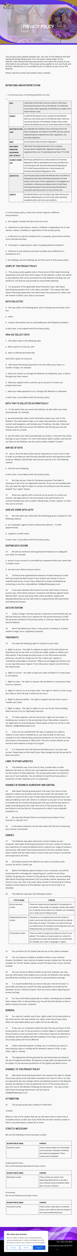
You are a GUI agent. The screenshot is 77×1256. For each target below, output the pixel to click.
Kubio (57, 1249)
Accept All (39, 1247)
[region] (26, 1241)
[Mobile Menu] (73, 5)
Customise (13, 1247)
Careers (69, 1234)
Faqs (62, 1234)
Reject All (26, 1247)
